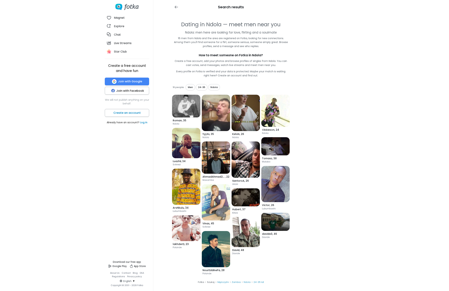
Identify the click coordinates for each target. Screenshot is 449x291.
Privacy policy (134, 276)
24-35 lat (259, 282)
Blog (135, 272)
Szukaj (210, 282)
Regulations (118, 276)
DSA (142, 272)
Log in (143, 122)
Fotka (201, 282)
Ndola (247, 282)
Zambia (236, 282)
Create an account (127, 113)
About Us (115, 272)
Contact (126, 272)
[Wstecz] (176, 7)
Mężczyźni (223, 282)
